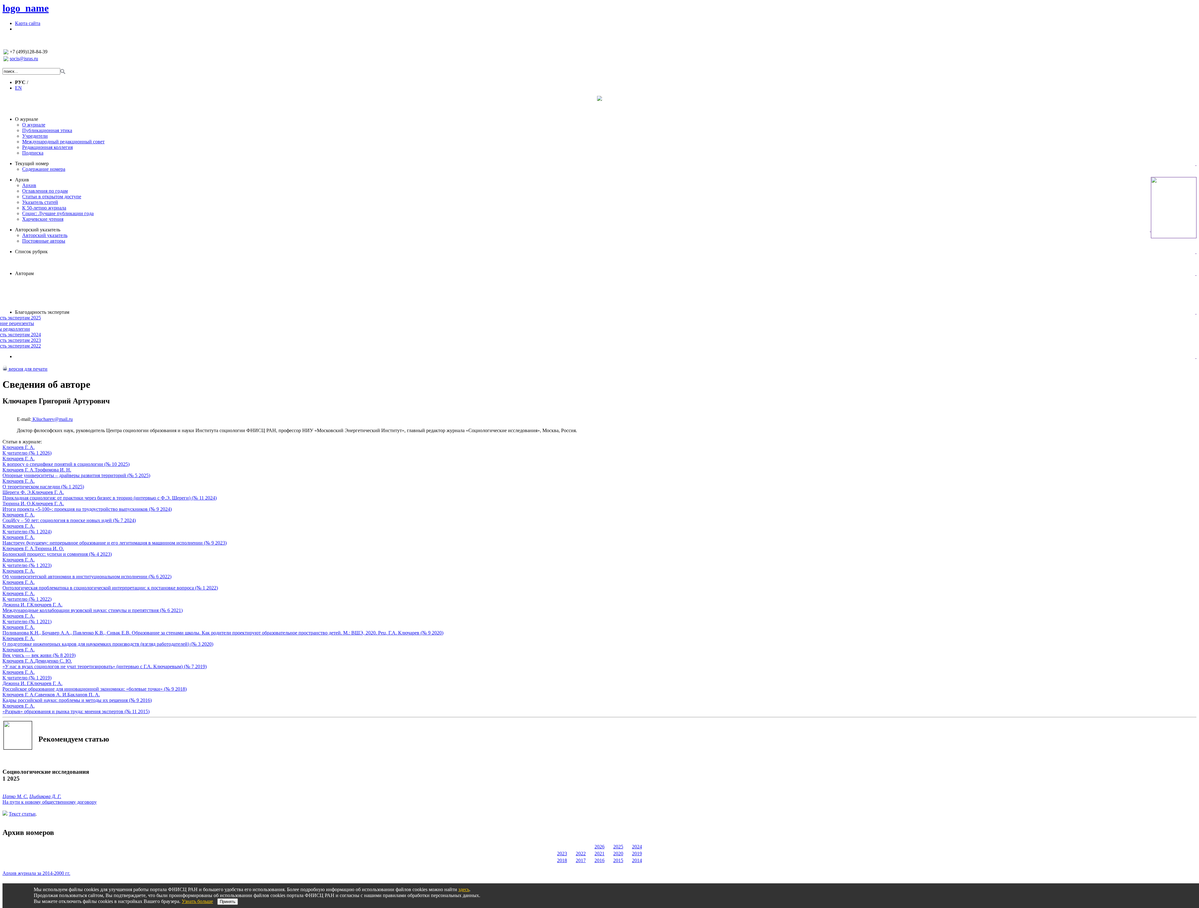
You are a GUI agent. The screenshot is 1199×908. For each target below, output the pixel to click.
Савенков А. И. (51, 694)
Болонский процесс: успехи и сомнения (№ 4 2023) (57, 554)
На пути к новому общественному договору (49, 802)
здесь (463, 889)
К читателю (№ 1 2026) (27, 453)
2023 (562, 853)
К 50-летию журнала (44, 207)
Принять (227, 901)
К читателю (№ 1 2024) (27, 531)
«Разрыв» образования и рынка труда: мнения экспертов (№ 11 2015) (76, 711)
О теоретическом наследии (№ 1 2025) (43, 486)
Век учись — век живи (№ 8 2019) (39, 655)
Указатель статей (40, 202)
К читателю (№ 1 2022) (27, 599)
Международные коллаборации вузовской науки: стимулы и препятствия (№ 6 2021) (92, 610)
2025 (618, 846)
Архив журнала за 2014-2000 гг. (36, 873)
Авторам (24, 273)
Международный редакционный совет (63, 141)
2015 (618, 860)
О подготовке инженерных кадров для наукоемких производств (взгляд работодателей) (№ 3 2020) (107, 644)
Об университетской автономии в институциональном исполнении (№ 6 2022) (86, 576)
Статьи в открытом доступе (51, 196)
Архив (22, 179)
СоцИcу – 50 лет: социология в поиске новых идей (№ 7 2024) (69, 520)
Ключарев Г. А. (18, 447)
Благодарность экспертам (42, 312)
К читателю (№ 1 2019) (27, 677)
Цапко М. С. (15, 796)
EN (18, 88)
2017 (581, 860)
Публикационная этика (47, 130)
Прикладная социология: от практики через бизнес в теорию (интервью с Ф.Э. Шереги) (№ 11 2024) (109, 498)
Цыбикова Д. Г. (45, 796)
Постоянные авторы (43, 241)
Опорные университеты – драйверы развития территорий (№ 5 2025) (76, 475)
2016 (599, 860)
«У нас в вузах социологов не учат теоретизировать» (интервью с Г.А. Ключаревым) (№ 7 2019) (104, 666)
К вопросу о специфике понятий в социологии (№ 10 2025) (66, 464)
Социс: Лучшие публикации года (58, 213)
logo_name (25, 8)
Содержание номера (43, 169)
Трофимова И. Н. (53, 469)
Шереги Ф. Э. (17, 492)
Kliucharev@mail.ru (52, 419)
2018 (562, 860)
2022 (581, 853)
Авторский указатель (37, 229)
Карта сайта (27, 23)
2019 (637, 853)
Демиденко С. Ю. (53, 661)
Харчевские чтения (42, 219)
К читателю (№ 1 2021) (27, 621)
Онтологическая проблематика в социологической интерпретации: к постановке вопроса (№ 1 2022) (110, 587)
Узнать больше (197, 901)
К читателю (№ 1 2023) (27, 565)
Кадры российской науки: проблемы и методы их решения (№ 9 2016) (77, 700)
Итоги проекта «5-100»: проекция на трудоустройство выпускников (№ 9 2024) (87, 509)
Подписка (32, 152)
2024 (637, 846)
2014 (637, 860)
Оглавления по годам (45, 191)
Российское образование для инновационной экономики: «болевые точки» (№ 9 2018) (94, 689)
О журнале (26, 119)
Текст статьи (22, 814)
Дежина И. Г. (16, 604)
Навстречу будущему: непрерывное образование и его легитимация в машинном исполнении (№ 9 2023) (114, 542)
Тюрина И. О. (17, 503)
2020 (618, 853)
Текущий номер (32, 163)
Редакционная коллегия (47, 147)
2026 (599, 846)
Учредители (35, 136)
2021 (599, 853)
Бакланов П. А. (83, 694)
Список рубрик (31, 251)
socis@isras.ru (24, 58)
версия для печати (27, 369)
